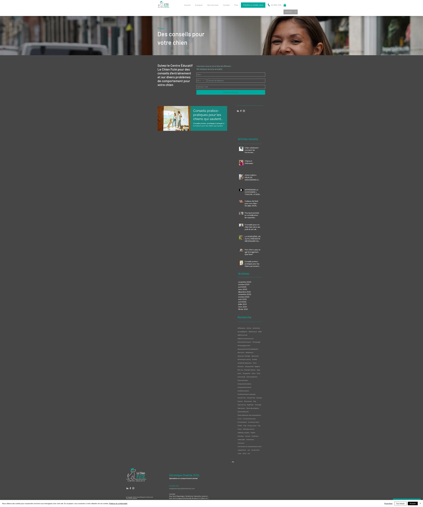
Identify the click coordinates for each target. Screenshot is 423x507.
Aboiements (249, 352)
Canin (239, 373)
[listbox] (290, 11)
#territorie (241, 352)
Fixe (259, 426)
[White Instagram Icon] (244, 111)
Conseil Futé (251, 398)
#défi (260, 332)
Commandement (251, 377)
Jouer (239, 453)
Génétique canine (248, 429)
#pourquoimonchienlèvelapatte (248, 349)
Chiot (258, 373)
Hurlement (255, 436)
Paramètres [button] (388, 503)
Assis (255, 363)
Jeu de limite (255, 450)
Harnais (247, 436)
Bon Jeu (240, 370)
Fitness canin (252, 426)
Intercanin (241, 443)
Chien (253, 373)
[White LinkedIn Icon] (238, 111)
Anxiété (254, 359)
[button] (213, 5)
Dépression (241, 408)
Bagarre (257, 366)
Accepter (413, 503)
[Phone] (269, 5)
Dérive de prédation (252, 408)
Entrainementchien (249, 419)
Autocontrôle (249, 366)
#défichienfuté (242, 335)
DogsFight (250, 405)
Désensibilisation (243, 412)
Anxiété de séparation (245, 363)
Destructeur (248, 401)
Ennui (239, 419)
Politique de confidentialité (118, 503)
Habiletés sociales (243, 432)
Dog (254, 401)
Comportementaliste (244, 384)
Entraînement (242, 422)
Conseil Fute (242, 398)
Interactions (250, 439)
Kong (244, 453)
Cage (258, 370)
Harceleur (241, 436)
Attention (241, 366)
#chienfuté (256, 328)
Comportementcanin (244, 387)
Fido (244, 426)
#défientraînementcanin (246, 338)
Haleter (253, 432)
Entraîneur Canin (253, 422)
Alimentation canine (244, 359)
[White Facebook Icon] (241, 111)
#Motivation (241, 328)
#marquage (256, 342)
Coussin (240, 401)
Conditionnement (243, 391)
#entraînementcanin (244, 342)
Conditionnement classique (246, 394)
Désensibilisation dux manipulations (249, 415)
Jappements (242, 450)
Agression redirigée (244, 356)
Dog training (242, 405)
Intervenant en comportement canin (250, 446)
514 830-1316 (276, 5)
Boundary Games (249, 370)
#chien (249, 328)
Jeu (248, 450)
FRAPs (240, 426)
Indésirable (241, 439)
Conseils (259, 398)
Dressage (258, 405)
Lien (248, 453)
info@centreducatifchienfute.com (182, 488)
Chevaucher (246, 373)
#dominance (253, 332)
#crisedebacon (242, 332)
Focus (240, 429)
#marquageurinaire (244, 345)
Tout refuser (400, 503)
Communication (243, 380)
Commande (241, 377)
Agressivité (255, 356)
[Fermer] (420, 503)
